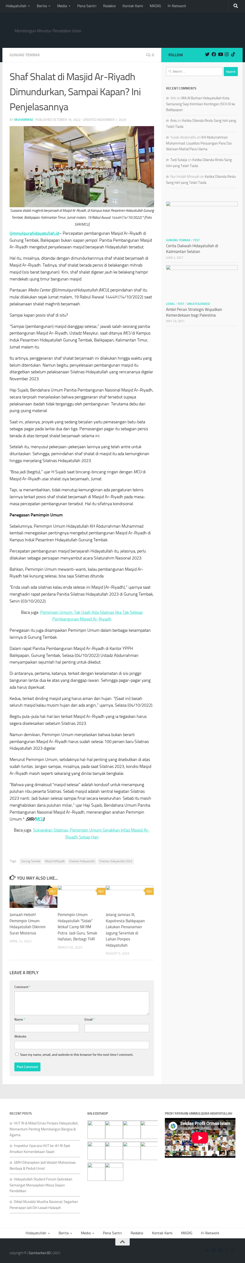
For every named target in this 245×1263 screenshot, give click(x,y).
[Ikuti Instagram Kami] (226, 54)
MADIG (155, 6)
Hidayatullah (16, 6)
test (196, 240)
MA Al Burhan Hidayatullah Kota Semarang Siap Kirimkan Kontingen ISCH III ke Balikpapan (200, 104)
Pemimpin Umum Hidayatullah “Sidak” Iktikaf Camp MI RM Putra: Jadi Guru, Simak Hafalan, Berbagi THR (77, 926)
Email (89, 1019)
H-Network (177, 6)
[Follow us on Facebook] (214, 54)
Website (20, 1036)
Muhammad (23, 120)
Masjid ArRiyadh (55, 861)
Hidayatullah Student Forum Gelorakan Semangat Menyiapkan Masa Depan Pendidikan (41, 1185)
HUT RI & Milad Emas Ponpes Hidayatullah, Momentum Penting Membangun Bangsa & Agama (44, 1129)
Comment (22, 987)
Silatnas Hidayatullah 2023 (115, 861)
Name (19, 1019)
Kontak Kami (132, 6)
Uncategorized (198, 304)
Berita (42, 6)
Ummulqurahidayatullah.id (34, 233)
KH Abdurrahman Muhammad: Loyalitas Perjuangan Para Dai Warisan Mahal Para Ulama (199, 143)
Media (62, 6)
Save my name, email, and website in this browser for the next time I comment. (76, 1055)
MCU (39, 819)
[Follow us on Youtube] (220, 54)
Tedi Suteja (178, 160)
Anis (173, 120)
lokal (170, 304)
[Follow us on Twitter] (207, 54)
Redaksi (109, 6)
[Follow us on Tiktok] (233, 54)
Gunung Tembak (25, 55)
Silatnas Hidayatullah (82, 861)
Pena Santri (86, 6)
